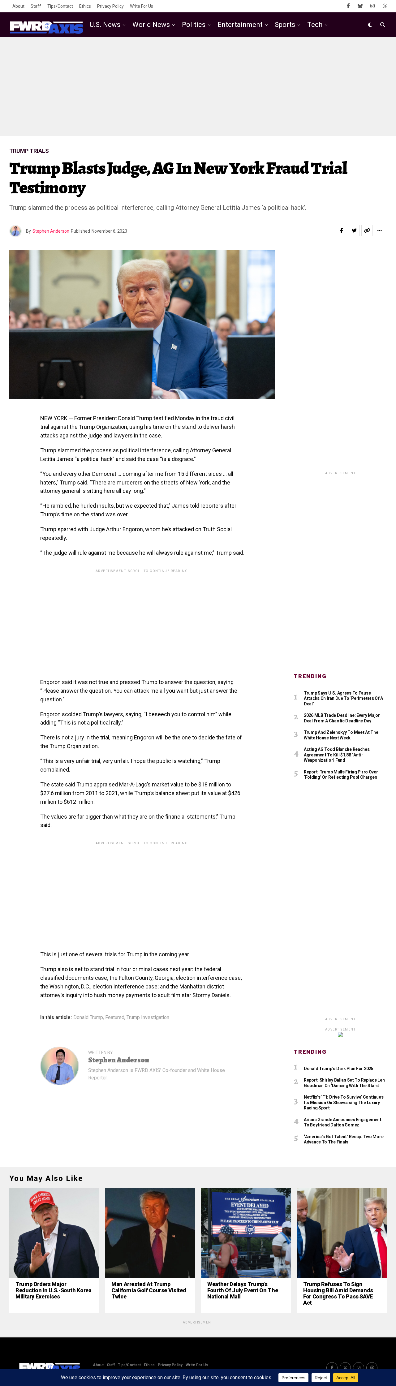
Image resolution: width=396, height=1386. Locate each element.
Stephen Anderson (50, 231)
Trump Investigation (148, 1017)
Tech (314, 24)
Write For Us (141, 6)
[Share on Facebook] (341, 230)
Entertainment (240, 24)
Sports (285, 24)
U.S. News (105, 24)
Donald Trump (135, 418)
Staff (36, 6)
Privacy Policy (110, 6)
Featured (114, 1017)
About (18, 6)
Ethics (85, 6)
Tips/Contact (60, 6)
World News (151, 24)
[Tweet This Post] (354, 230)
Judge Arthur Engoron (116, 529)
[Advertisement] (198, 86)
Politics (193, 24)
